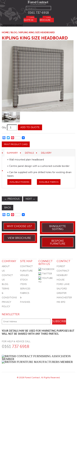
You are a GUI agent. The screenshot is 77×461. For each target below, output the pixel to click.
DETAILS (29, 152)
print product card (16, 144)
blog (14, 32)
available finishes (19, 182)
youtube (47, 278)
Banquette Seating (57, 227)
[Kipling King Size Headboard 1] (37, 76)
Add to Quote (30, 127)
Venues (24, 275)
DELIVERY (46, 152)
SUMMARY (12, 152)
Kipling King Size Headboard (35, 37)
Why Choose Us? (19, 226)
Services (25, 288)
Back (7, 207)
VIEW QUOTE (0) (29, 19)
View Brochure (19, 238)
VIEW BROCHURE (45, 19)
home (5, 32)
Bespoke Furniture (57, 242)
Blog (5, 284)
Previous (12, 198)
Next (30, 198)
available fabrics (48, 182)
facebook (47, 269)
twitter (46, 273)
